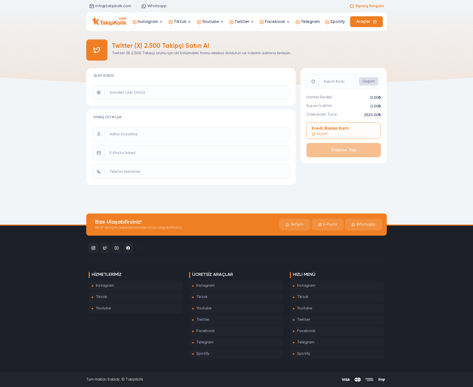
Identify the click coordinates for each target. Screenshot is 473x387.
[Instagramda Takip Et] (93, 248)
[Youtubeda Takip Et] (116, 248)
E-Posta (330, 224)
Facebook (205, 331)
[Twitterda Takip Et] (105, 248)
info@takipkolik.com (113, 6)
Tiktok (101, 297)
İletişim (297, 224)
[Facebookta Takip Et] (128, 248)
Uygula (369, 81)
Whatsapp (157, 6)
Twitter (202, 320)
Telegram (205, 342)
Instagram (105, 286)
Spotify (202, 354)
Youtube (103, 308)
